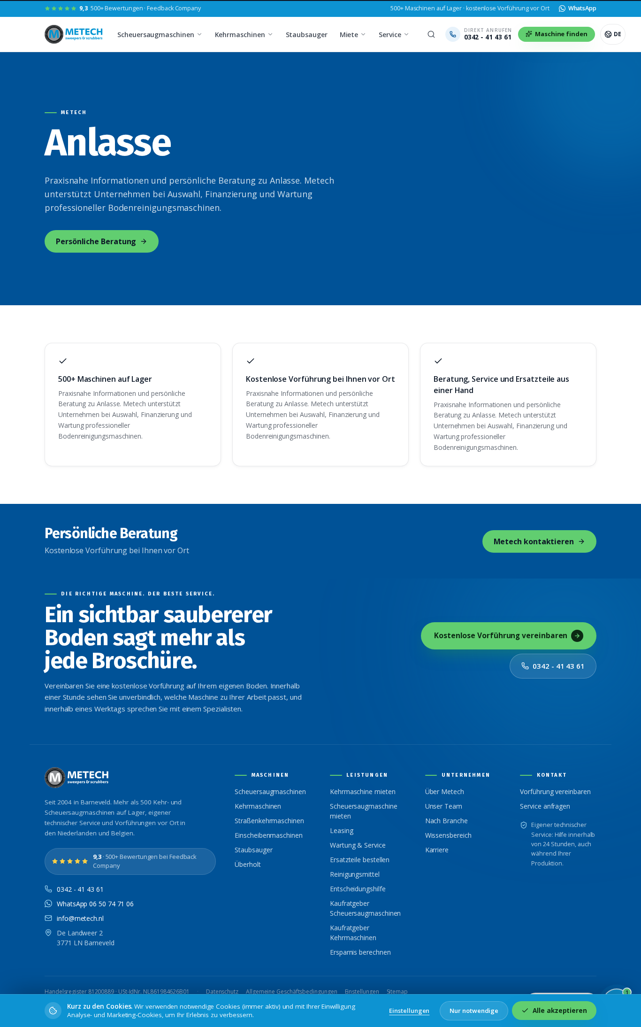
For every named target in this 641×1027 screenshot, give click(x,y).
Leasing (341, 830)
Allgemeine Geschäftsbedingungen (291, 992)
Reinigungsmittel (355, 874)
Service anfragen (545, 806)
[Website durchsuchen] (431, 34)
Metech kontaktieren (534, 541)
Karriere (437, 849)
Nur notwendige (474, 1010)
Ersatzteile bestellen (359, 859)
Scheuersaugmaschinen (155, 34)
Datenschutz (222, 992)
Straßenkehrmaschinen (269, 820)
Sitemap (397, 992)
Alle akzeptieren (560, 1010)
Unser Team (443, 806)
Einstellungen (362, 992)
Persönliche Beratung (96, 241)
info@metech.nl (80, 918)
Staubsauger (307, 34)
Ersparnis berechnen (360, 952)
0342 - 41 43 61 (559, 666)
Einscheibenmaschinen (268, 835)
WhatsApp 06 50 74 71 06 (95, 903)
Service (390, 34)
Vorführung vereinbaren (555, 791)
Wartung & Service (358, 845)
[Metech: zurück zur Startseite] (74, 34)
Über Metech (444, 791)
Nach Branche (446, 820)
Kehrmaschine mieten (362, 791)
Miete (349, 34)
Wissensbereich (448, 835)
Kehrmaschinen (240, 34)
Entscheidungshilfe (358, 888)
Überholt (247, 864)
